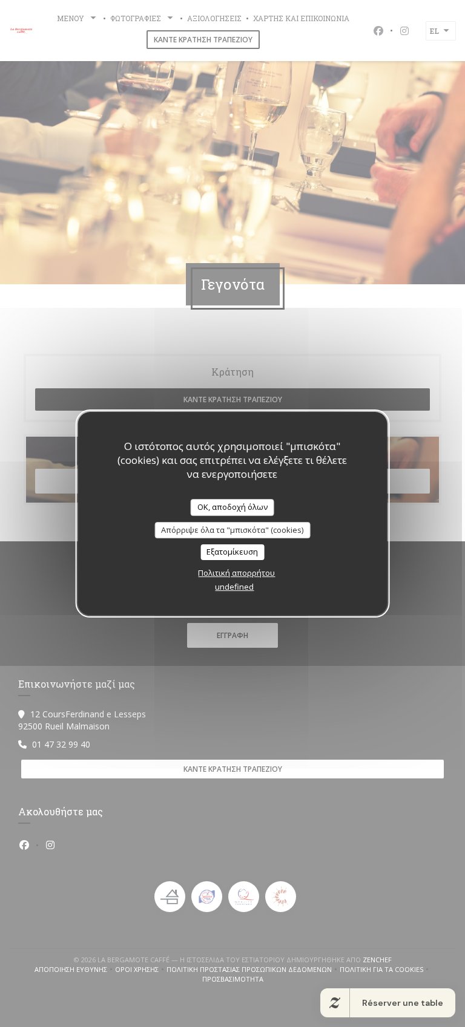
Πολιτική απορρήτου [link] (236, 572)
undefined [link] (234, 586)
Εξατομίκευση (232, 551)
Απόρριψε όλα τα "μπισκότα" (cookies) (232, 529)
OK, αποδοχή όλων (232, 506)
